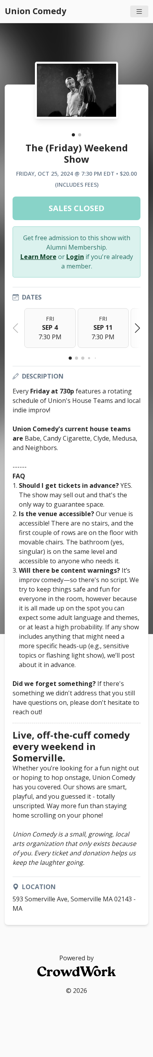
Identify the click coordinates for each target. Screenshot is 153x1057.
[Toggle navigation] (139, 12)
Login (75, 256)
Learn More (38, 256)
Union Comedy (35, 11)
